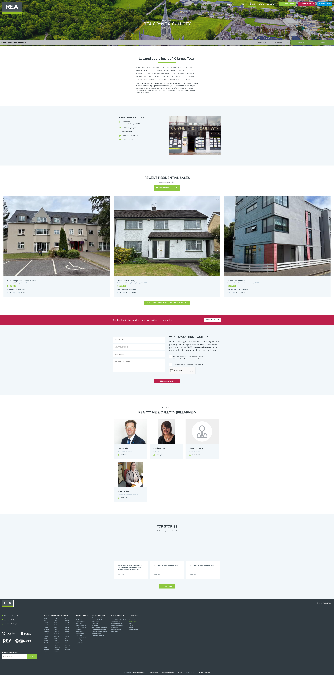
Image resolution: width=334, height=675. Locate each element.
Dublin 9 (67, 627)
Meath (55, 645)
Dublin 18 (67, 634)
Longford (56, 642)
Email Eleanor (196, 455)
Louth (66, 642)
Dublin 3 (56, 622)
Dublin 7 (46, 627)
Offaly (45, 647)
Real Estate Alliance (137, 672)
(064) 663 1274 (127, 132)
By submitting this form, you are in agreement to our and (189, 358)
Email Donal (123, 455)
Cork (45, 620)
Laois (55, 640)
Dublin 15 (67, 631)
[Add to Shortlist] (107, 199)
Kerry (55, 638)
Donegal (56, 620)
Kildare (66, 638)
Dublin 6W (67, 625)
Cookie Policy (154, 672)
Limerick (46, 642)
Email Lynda (159, 455)
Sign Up (32, 657)
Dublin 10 (46, 629)
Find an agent (325, 4)
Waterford (56, 649)
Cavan (55, 618)
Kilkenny (46, 640)
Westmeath (67, 649)
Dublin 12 (67, 629)
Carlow (45, 618)
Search (301, 42)
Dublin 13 (46, 631)
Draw (323, 42)
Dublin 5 (46, 625)
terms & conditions (182, 359)
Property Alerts (287, 4)
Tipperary (46, 649)
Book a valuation (306, 4)
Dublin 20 (46, 636)
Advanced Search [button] (326, 41)
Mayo (45, 645)
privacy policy (196, 359)
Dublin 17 (56, 634)
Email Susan (124, 498)
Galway (45, 638)
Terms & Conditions (168, 672)
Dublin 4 (67, 622)
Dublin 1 (67, 620)
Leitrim (66, 640)
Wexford (46, 651)
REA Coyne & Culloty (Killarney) (14, 42)
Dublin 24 (67, 636)
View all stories (167, 586)
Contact (271, 4)
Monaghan (67, 645)
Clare (66, 618)
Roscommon (57, 647)
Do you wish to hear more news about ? (188, 365)
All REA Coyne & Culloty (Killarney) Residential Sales (167, 303)
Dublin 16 (46, 634)
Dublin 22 (56, 636)
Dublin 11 (56, 629)
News (261, 4)
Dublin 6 (56, 625)
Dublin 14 (56, 631)
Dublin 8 (56, 627)
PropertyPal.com (204, 672)
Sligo (66, 647)
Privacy (180, 672)
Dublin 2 (46, 622)
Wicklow (56, 651)
